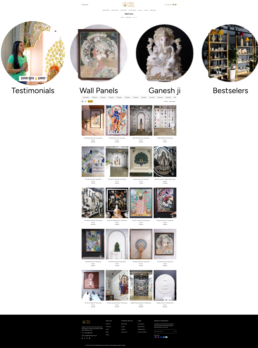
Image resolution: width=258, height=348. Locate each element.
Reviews (123, 329)
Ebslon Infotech (122, 345)
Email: (89, 335)
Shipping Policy (141, 329)
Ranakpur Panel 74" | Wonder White (165, 303)
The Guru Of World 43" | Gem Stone (93, 303)
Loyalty (123, 326)
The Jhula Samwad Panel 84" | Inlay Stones (117, 303)
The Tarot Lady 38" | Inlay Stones (165, 261)
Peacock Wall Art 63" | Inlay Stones (165, 220)
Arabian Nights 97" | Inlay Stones (165, 138)
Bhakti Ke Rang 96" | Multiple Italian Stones (165, 179)
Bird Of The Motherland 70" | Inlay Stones (117, 220)
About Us (108, 324)
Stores (107, 334)
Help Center (85, 4)
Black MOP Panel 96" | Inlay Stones (141, 138)
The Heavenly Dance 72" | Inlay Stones (93, 138)
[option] (33, 58)
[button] (175, 4)
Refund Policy (141, 326)
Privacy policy (141, 324)
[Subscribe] (174, 331)
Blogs (107, 332)
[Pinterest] (89, 338)
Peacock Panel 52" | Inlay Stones (141, 179)
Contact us (108, 326)
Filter (90, 101)
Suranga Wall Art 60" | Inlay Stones (117, 138)
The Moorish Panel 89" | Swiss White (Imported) (117, 262)
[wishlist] (172, 4)
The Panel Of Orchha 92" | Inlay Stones (117, 179)
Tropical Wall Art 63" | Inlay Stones (93, 261)
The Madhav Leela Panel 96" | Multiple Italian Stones (93, 220)
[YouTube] (87, 338)
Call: (87, 333)
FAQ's (107, 329)
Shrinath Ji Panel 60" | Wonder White (141, 220)
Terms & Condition (142, 332)
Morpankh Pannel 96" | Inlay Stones (141, 261)
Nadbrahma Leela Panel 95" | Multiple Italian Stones (141, 303)
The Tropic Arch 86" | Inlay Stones (93, 179)
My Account (124, 332)
